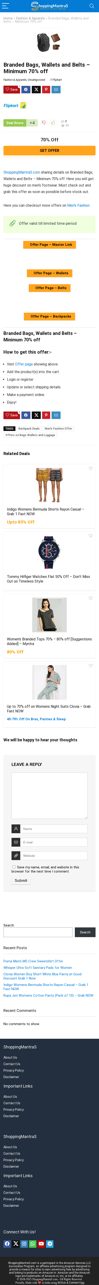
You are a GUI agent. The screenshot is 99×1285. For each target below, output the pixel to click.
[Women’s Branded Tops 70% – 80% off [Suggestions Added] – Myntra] (49, 615)
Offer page (24, 364)
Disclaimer (11, 1077)
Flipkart (57, 79)
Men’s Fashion (78, 205)
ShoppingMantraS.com (21, 172)
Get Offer (49, 150)
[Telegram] (49, 1244)
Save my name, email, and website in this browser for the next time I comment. (45, 869)
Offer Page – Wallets (50, 273)
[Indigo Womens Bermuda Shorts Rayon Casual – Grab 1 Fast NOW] (49, 485)
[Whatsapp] (32, 1244)
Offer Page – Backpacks (50, 316)
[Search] (91, 6)
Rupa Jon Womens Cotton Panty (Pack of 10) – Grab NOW (48, 995)
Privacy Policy (13, 1070)
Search (8, 925)
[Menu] (5, 6)
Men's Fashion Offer (58, 428)
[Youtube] (41, 1244)
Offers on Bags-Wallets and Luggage (30, 435)
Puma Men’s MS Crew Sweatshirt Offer (33, 961)
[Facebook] (7, 1244)
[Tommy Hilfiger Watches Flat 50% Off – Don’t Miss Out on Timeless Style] (49, 552)
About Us (10, 1057)
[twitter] (15, 1244)
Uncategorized (36, 79)
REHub (62, 1282)
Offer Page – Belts (51, 288)
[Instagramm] (24, 1244)
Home (8, 18)
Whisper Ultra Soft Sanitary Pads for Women (37, 968)
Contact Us (11, 1064)
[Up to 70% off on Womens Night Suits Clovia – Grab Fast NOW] (49, 682)
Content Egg (76, 1282)
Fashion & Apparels (30, 18)
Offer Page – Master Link (50, 245)
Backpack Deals (29, 428)
